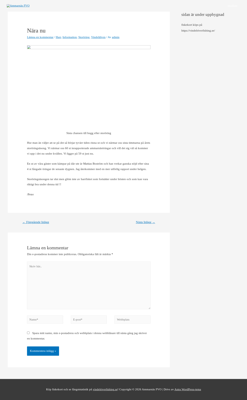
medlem (232, 5)
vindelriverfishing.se (105, 389)
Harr (58, 37)
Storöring (84, 37)
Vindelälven (98, 37)
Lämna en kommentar (40, 37)
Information (70, 37)
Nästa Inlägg (145, 222)
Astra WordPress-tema (187, 389)
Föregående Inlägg (35, 222)
